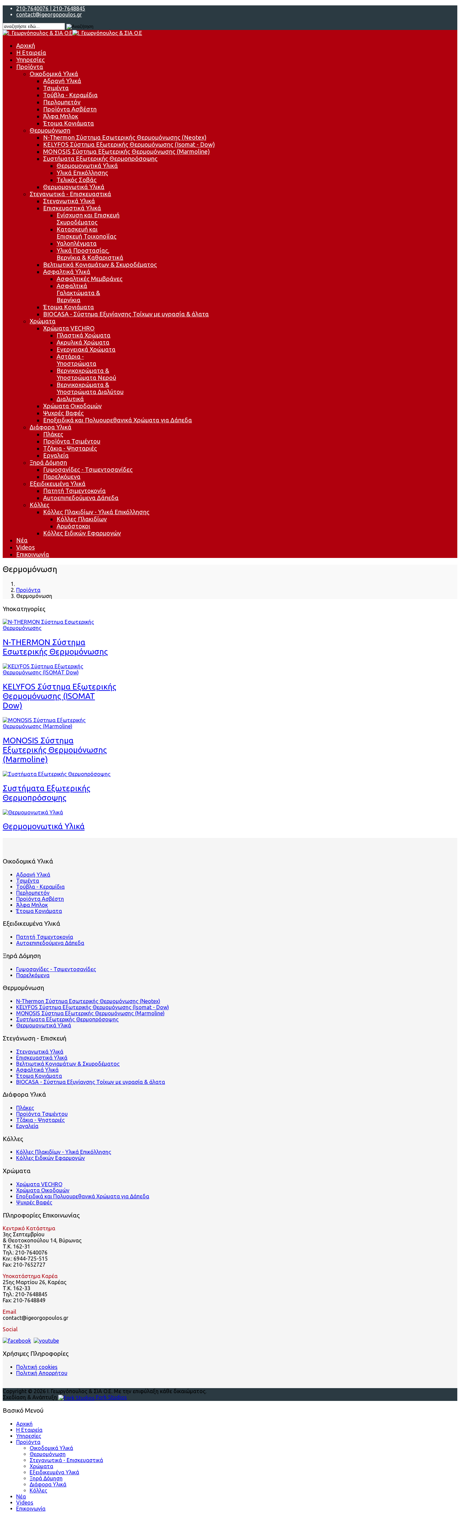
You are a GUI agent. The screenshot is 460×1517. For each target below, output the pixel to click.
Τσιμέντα (56, 87)
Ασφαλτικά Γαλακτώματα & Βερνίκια (78, 292)
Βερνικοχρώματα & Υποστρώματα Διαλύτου (90, 388)
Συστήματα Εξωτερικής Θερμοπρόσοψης (100, 158)
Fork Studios (111, 1397)
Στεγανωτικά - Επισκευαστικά (70, 193)
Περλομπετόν (61, 102)
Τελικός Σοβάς (77, 179)
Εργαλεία (56, 455)
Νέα (22, 540)
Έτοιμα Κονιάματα (68, 123)
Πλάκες (53, 434)
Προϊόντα (29, 66)
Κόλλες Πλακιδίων (82, 519)
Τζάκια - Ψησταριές (70, 448)
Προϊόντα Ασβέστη (70, 109)
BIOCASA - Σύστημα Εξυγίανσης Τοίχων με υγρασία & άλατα (126, 314)
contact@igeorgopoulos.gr (49, 14)
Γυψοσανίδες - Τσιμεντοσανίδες (88, 469)
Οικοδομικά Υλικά (54, 73)
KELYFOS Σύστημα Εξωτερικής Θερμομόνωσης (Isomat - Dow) (129, 144)
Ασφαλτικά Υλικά (66, 271)
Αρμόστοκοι (73, 526)
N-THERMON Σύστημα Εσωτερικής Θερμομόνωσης (55, 647)
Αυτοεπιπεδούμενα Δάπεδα (81, 497)
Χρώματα (43, 321)
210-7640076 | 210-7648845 (50, 8)
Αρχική (25, 45)
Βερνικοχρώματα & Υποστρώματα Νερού (86, 374)
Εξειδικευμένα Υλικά (58, 483)
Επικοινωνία (32, 554)
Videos (25, 547)
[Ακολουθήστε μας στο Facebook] (17, 1341)
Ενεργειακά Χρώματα (86, 349)
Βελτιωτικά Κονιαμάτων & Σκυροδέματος (100, 264)
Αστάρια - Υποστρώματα (76, 360)
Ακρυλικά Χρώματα (83, 342)
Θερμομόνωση (50, 130)
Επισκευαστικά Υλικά (72, 208)
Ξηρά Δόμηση (48, 462)
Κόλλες (40, 504)
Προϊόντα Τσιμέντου (71, 441)
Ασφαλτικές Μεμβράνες (90, 278)
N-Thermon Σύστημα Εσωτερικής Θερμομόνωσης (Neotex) (124, 137)
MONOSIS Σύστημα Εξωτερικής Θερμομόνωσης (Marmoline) (126, 151)
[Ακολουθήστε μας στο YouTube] (46, 1341)
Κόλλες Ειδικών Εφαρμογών (82, 533)
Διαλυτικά (70, 398)
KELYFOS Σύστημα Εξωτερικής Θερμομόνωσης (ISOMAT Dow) (59, 696)
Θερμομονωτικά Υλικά (87, 165)
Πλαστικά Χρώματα (83, 335)
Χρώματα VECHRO (69, 328)
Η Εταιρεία (31, 52)
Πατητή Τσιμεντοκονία (74, 490)
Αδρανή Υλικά (62, 80)
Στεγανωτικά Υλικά (69, 201)
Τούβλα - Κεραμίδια (70, 95)
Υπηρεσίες (30, 59)
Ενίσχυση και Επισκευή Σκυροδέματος (88, 218)
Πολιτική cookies (37, 1367)
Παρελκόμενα (61, 476)
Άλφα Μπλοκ (60, 116)
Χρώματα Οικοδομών (72, 405)
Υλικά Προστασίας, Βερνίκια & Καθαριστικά (90, 254)
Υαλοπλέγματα (77, 243)
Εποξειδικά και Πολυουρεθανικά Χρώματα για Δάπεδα (117, 420)
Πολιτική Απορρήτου (41, 1373)
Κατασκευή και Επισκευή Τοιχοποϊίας (87, 233)
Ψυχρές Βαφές (63, 413)
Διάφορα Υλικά (50, 427)
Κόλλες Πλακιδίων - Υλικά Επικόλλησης (96, 511)
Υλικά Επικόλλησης (82, 172)
